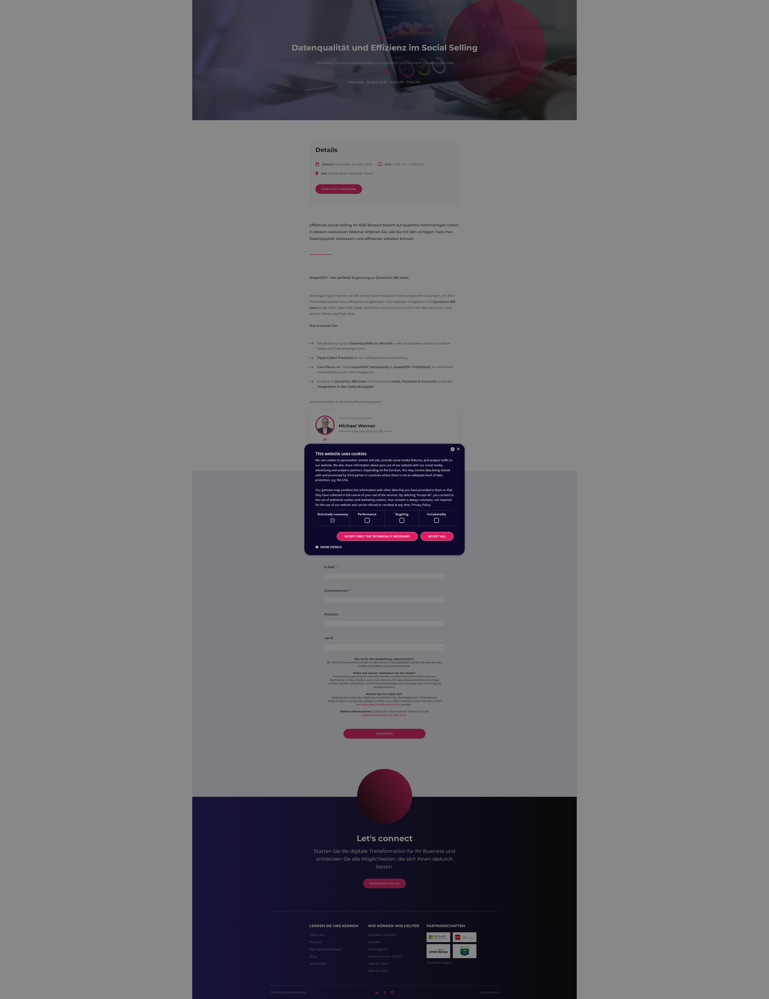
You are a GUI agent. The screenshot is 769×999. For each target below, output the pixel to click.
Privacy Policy (421, 505)
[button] (328, 547)
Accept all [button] (437, 536)
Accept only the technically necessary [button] (377, 536)
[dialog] (384, 499)
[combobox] (453, 449)
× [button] (458, 448)
